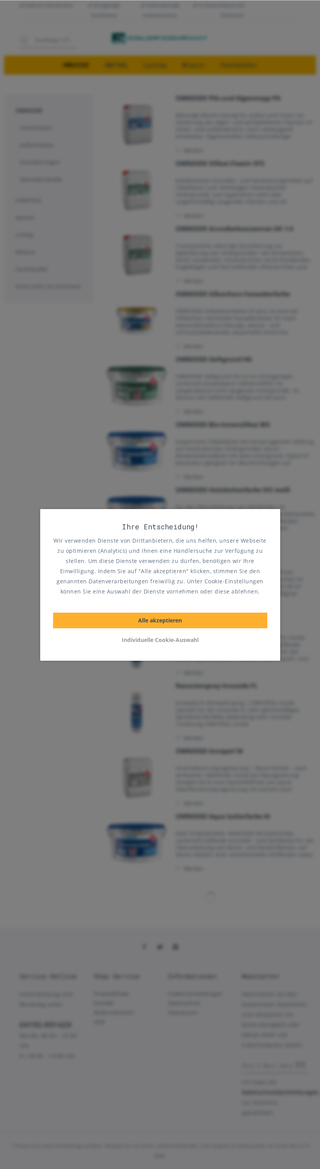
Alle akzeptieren (160, 620)
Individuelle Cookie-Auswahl (160, 640)
